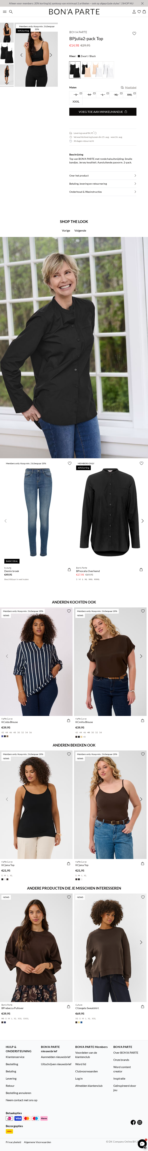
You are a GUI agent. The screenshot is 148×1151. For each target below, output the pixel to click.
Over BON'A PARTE (125, 1052)
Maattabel (130, 87)
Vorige (66, 230)
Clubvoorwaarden (86, 1071)
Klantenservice (15, 1057)
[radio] (75, 101)
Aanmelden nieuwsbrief (55, 1057)
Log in (79, 1078)
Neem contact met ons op (21, 1100)
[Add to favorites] (134, 33)
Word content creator (122, 1069)
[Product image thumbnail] (7, 32)
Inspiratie (119, 1078)
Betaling (11, 1071)
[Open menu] (4, 12)
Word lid (80, 1064)
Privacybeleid (13, 1142)
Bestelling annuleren (18, 1093)
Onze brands (121, 1059)
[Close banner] (142, 3)
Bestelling (12, 1064)
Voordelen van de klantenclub (86, 1055)
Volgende (80, 230)
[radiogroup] (102, 98)
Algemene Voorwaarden (37, 1142)
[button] (102, 175)
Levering (11, 1078)
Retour (10, 1085)
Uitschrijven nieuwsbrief (56, 1064)
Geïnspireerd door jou (124, 1088)
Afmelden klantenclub (89, 1085)
